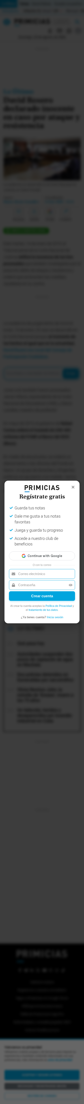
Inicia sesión (55, 617)
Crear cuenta (42, 596)
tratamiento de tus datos (43, 610)
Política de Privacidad (58, 606)
